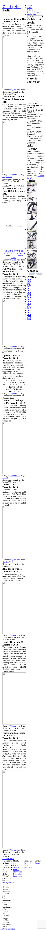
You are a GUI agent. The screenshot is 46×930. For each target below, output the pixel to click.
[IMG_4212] (32, 210)
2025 (29, 282)
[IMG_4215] (32, 191)
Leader (5, 478)
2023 (29, 286)
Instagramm (28, 867)
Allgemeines (15, 90)
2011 (29, 312)
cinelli (4, 562)
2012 (29, 310)
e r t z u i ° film (15, 255)
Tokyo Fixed (7, 177)
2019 (29, 295)
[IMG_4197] (32, 258)
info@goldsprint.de (9, 883)
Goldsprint (11, 6)
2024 (29, 284)
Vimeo (13, 258)
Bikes (29, 8)
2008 (29, 319)
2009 (29, 317)
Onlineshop (31, 14)
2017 (29, 299)
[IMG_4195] (32, 268)
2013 (29, 308)
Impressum (17, 876)
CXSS (10, 562)
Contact (37, 863)
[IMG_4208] (32, 229)
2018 (29, 297)
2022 (29, 288)
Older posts (8, 859)
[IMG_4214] (32, 200)
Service (30, 10)
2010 (29, 315)
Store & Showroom (34, 12)
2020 (29, 293)
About (29, 5)
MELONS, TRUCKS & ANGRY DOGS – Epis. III (14, 252)
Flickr (26, 865)
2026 (29, 280)
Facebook (27, 863)
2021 (29, 290)
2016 (29, 301)
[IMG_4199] (32, 239)
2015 (29, 304)
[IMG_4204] (32, 249)
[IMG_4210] (32, 220)
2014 (29, 306)
